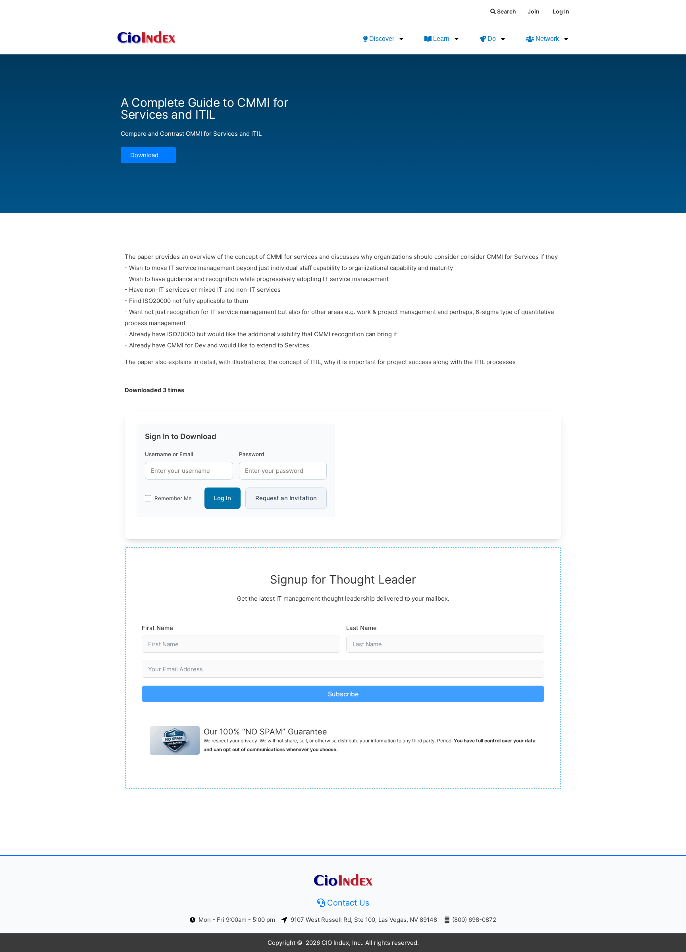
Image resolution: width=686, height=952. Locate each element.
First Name (157, 628)
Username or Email (169, 454)
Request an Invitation (286, 498)
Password (251, 454)
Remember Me (173, 498)
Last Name (361, 628)
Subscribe (343, 694)
